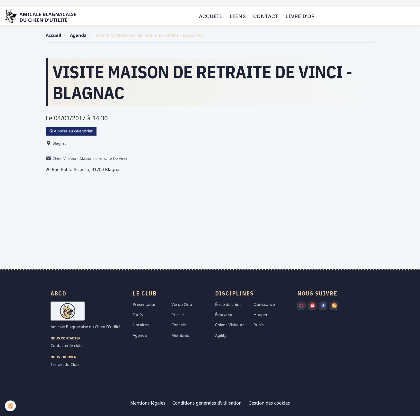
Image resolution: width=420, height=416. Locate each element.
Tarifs (138, 314)
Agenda (78, 35)
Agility (220, 335)
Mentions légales (148, 403)
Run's (259, 325)
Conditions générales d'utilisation (207, 403)
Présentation (145, 304)
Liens (238, 16)
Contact (265, 16)
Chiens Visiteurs (230, 325)
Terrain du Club (65, 364)
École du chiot (228, 304)
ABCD (58, 293)
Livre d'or (300, 16)
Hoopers (262, 314)
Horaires (141, 325)
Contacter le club (66, 345)
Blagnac (59, 143)
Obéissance (264, 304)
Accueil (210, 16)
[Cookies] (10, 405)
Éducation (224, 314)
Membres (180, 335)
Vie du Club (181, 304)
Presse (177, 314)
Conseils (179, 325)
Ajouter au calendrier (73, 131)
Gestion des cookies (269, 403)
